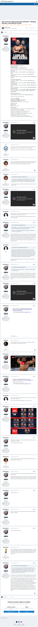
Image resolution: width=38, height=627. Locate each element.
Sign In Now (27, 611)
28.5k (6, 46)
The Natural (5, 159)
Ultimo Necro (6, 456)
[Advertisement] (12, 13)
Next (5, 32)
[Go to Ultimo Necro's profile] (6, 460)
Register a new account (11, 611)
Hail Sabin (6, 340)
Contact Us (19, 624)
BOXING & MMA (14, 28)
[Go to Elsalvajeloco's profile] (3, 28)
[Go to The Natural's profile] (6, 163)
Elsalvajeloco (7, 27)
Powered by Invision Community (19, 625)
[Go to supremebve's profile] (6, 550)
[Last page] (7, 32)
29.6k (6, 153)
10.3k (6, 555)
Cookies (23, 624)
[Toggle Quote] (12, 176)
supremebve (5, 547)
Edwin (22, 225)
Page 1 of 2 (11, 32)
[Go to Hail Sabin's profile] (6, 343)
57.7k (6, 168)
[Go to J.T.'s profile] (6, 148)
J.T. (5, 144)
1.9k (6, 465)
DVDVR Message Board (7, 1)
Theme (14, 624)
